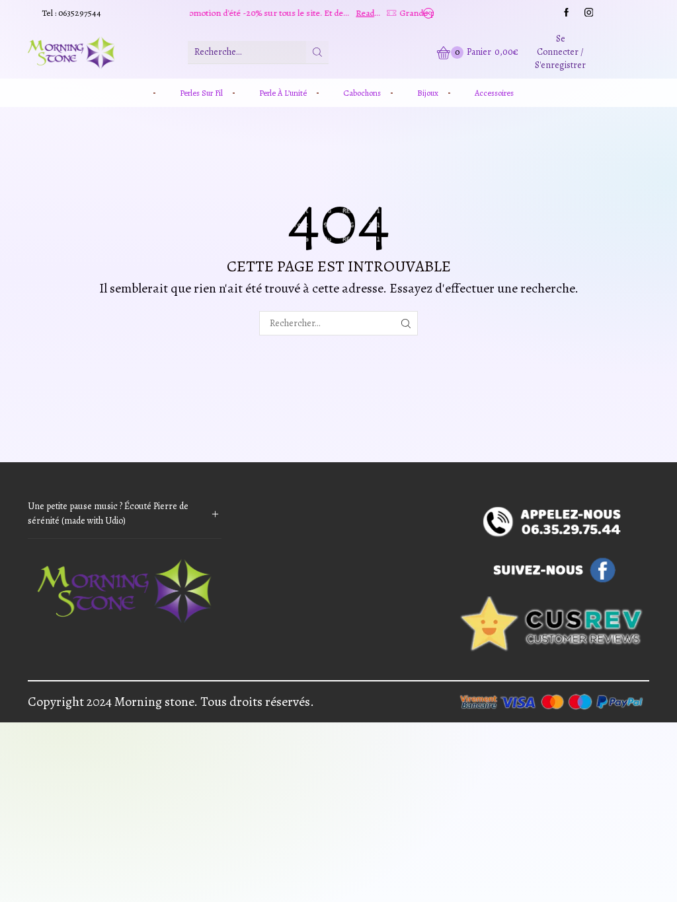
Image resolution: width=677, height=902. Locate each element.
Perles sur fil (201, 92)
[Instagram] (589, 13)
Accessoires (494, 92)
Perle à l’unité (283, 92)
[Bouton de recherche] (317, 52)
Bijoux (427, 92)
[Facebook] (566, 13)
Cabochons (362, 92)
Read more (335, 13)
